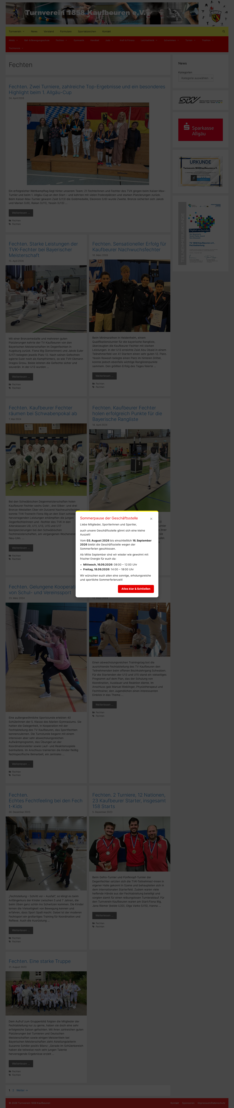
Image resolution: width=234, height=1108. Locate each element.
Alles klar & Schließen (135, 588)
